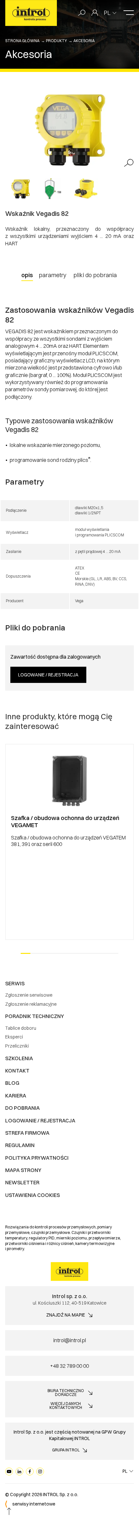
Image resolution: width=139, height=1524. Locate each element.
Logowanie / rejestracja (48, 675)
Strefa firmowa (27, 1133)
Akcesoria (84, 40)
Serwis (15, 983)
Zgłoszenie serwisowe (28, 995)
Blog (12, 1083)
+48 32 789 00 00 (69, 1366)
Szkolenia (19, 1058)
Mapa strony (23, 1170)
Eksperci (14, 1037)
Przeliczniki (17, 1046)
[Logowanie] (95, 13)
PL (107, 13)
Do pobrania (22, 1108)
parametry (52, 275)
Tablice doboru (20, 1028)
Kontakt (17, 1070)
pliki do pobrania (95, 275)
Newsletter (22, 1182)
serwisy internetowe (33, 1504)
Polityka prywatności (37, 1158)
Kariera (15, 1095)
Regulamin (20, 1145)
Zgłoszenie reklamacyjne (31, 1004)
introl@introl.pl (69, 1340)
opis (27, 275)
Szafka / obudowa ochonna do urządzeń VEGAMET (65, 821)
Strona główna (22, 40)
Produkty (56, 40)
